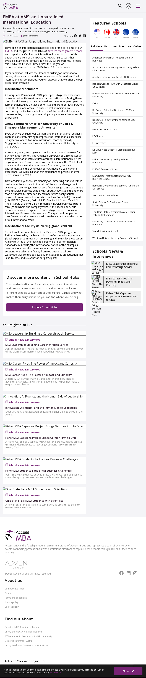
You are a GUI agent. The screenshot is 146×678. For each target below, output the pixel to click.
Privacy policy (11, 602)
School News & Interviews (24, 339)
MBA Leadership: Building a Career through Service (122, 265)
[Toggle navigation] (138, 6)
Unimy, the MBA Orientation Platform (23, 631)
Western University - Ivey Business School (115, 238)
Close (126, 671)
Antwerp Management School (65, 51)
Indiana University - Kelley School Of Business (111, 161)
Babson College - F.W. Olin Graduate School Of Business (115, 85)
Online (137, 46)
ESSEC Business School (105, 129)
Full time (96, 46)
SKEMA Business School (105, 195)
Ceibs (95, 103)
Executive (125, 46)
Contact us (10, 593)
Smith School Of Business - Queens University (111, 204)
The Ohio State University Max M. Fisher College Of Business (113, 213)
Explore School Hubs (44, 307)
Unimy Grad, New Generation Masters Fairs (26, 645)
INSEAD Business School (105, 169)
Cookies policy (12, 606)
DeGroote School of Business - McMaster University (114, 111)
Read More (55, 672)
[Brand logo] (18, 535)
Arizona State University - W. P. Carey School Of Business (116, 69)
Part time (110, 46)
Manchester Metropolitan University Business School (111, 177)
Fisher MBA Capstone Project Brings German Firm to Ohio (122, 296)
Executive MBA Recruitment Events (22, 627)
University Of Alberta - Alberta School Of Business (113, 223)
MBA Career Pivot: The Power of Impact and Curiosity (119, 282)
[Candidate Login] (128, 6)
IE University (99, 143)
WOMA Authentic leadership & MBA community (28, 636)
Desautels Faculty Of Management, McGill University (114, 121)
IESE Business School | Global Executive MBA (113, 151)
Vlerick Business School (105, 231)
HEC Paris (97, 136)
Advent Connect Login (22, 661)
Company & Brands (14, 588)
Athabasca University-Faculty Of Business (114, 77)
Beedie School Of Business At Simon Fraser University (115, 95)
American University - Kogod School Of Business (113, 59)
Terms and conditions (16, 597)
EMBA (8, 51)
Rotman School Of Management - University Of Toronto (115, 187)
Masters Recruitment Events (18, 640)
